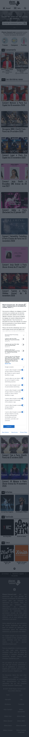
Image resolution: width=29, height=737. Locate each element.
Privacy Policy (23, 432)
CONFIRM (9, 426)
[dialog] (14, 368)
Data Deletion (5, 432)
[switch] (23, 339)
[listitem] (14, 335)
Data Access (14, 432)
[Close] (25, 304)
